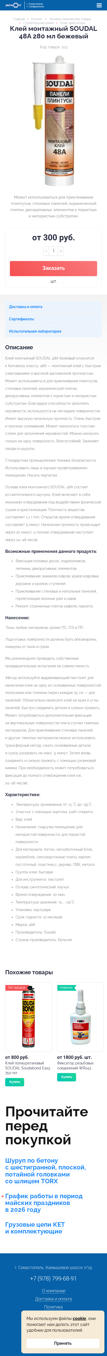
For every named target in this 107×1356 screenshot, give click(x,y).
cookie (79, 1318)
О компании (53, 1290)
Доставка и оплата (53, 1298)
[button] (99, 5)
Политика (53, 1307)
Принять (63, 1343)
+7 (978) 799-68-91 (53, 1278)
